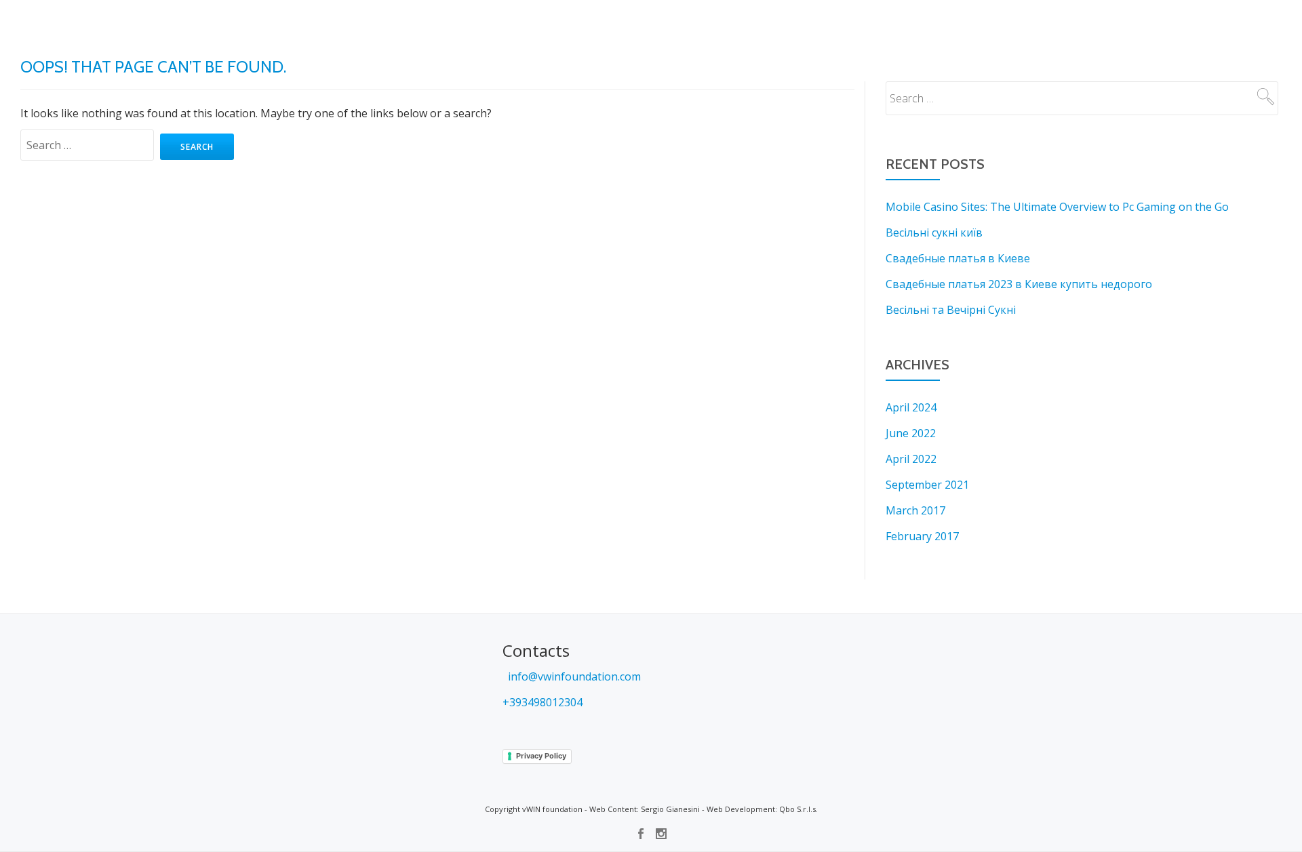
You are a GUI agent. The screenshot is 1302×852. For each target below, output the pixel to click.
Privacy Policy (541, 755)
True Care (1021, 23)
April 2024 (911, 407)
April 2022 (911, 458)
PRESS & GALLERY (721, 23)
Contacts (1171, 23)
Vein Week (973, 23)
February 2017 (922, 536)
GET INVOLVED (604, 23)
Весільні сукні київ (934, 232)
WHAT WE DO (444, 23)
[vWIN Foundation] (46, 23)
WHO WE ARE (545, 23)
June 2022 (911, 433)
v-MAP (933, 23)
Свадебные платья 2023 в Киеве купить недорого (1019, 284)
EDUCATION (660, 23)
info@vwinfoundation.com (573, 676)
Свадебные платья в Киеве (958, 258)
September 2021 (927, 484)
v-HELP (848, 23)
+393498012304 (542, 702)
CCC (1281, 23)
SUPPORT (495, 23)
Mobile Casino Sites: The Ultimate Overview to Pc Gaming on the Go (1057, 206)
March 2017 (915, 510)
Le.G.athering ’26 (1232, 23)
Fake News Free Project (1096, 23)
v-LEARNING (891, 23)
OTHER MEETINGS (794, 23)
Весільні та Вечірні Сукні (951, 309)
